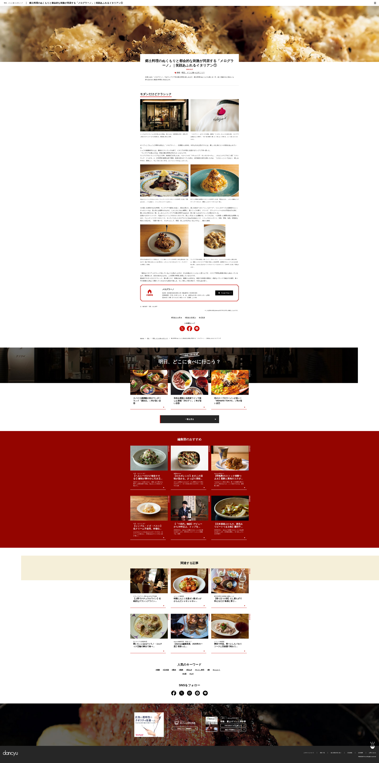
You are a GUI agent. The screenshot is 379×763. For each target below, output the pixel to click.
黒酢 (181, 670)
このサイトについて (308, 752)
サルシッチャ (176, 317)
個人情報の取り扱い (336, 752)
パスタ (202, 317)
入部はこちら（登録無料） (184, 728)
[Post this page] (182, 328)
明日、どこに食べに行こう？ (193, 73)
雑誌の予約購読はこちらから (233, 729)
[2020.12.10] (230, 382)
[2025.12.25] (189, 626)
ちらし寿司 (199, 670)
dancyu (142, 338)
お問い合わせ (372, 752)
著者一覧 (322, 752)
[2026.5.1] (189, 580)
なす (192, 674)
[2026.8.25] (149, 458)
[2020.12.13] (149, 382)
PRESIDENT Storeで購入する (233, 725)
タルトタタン (190, 317)
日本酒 (166, 670)
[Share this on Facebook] (189, 328)
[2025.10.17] (149, 508)
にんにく (216, 670)
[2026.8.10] (230, 626)
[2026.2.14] (149, 626)
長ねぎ (189, 670)
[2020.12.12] (189, 382)
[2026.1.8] (230, 580)
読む (148, 338)
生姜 (184, 674)
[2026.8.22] (189, 508)
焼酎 (158, 670)
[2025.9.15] (149, 580)
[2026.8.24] (189, 458)
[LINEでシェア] (196, 328)
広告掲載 (349, 752)
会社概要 (360, 752)
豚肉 (174, 670)
